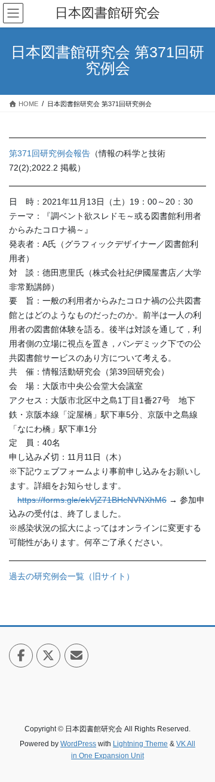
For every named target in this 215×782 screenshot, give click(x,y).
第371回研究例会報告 (49, 153)
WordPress (78, 744)
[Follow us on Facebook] (21, 655)
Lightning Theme (140, 744)
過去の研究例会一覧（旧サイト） (71, 576)
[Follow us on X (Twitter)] (48, 655)
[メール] (76, 655)
